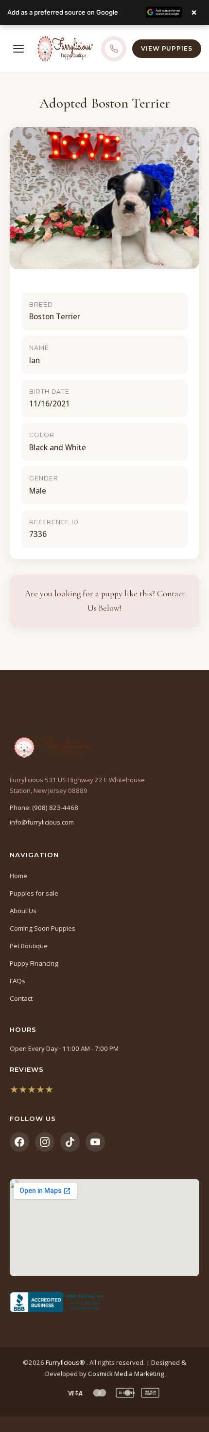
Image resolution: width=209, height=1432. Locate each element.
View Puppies (166, 48)
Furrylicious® (66, 1362)
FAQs (17, 980)
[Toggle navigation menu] (18, 48)
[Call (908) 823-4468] (113, 48)
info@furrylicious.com (42, 822)
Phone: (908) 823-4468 (44, 807)
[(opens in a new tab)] (104, 1302)
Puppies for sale (34, 893)
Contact (21, 998)
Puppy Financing (34, 963)
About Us (23, 910)
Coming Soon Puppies (42, 928)
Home (18, 875)
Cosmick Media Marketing (126, 1373)
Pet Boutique (29, 945)
